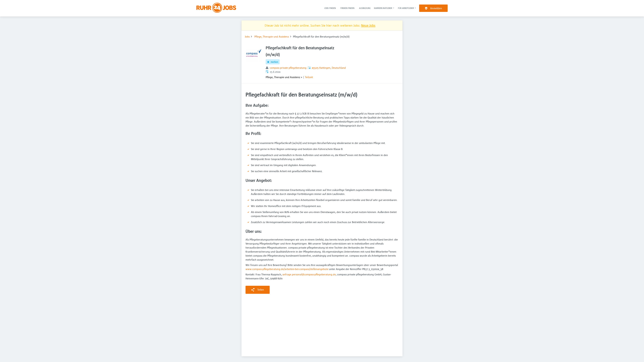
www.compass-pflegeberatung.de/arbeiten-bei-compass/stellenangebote (287, 269)
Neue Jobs (368, 25)
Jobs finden (330, 8)
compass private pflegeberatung (288, 67)
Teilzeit (309, 77)
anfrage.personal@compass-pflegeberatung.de (309, 274)
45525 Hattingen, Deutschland (329, 67)
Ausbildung (365, 8)
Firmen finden (347, 8)
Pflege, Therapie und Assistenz (271, 36)
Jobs (247, 36)
